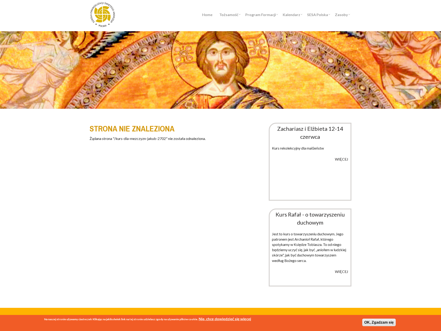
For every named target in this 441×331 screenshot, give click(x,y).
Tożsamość (228, 14)
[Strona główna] (103, 14)
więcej (341, 159)
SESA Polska (317, 14)
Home (207, 14)
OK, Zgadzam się (379, 322)
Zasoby (341, 14)
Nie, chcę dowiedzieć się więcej (225, 319)
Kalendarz (291, 14)
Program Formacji (260, 14)
